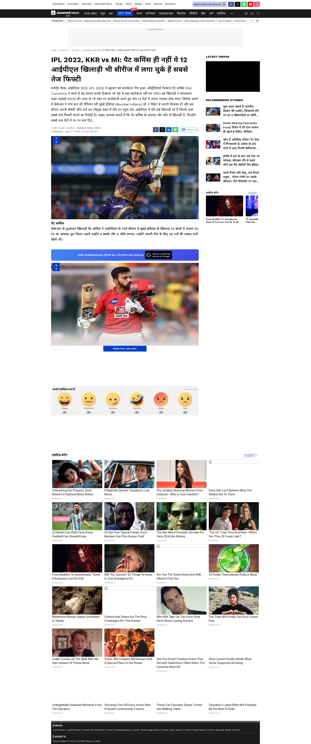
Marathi (158, 4)
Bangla (138, 4)
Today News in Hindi (203, 730)
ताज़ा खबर (90, 13)
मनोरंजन (151, 13)
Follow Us (192, 129)
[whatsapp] (244, 4)
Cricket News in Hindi (88, 741)
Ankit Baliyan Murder (154, 21)
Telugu (119, 4)
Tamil (128, 4)
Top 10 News (224, 21)
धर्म (211, 13)
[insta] (257, 4)
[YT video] (250, 4)
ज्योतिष (221, 13)
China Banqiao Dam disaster (199, 21)
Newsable (73, 4)
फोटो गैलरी (124, 13)
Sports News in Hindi (64, 741)
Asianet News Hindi (88, 127)
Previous (251, 21)
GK (111, 13)
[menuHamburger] (252, 13)
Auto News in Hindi (180, 730)
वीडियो (193, 13)
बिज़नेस (181, 13)
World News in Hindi (102, 730)
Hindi (148, 4)
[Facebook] (231, 4)
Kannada (86, 4)
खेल (203, 13)
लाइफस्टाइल (166, 13)
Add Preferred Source (207, 4)
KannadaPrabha (103, 4)
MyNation (170, 4)
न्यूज (102, 13)
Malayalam (59, 4)
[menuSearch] (258, 13)
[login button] (247, 13)
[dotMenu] (232, 13)
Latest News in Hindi (78, 730)
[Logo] (66, 13)
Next (257, 21)
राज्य (139, 13)
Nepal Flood (74, 21)
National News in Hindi (228, 730)
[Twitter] (237, 4)
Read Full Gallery (125, 348)
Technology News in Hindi (154, 730)
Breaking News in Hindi (127, 730)
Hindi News (59, 730)
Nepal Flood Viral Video (127, 21)
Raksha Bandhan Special (97, 21)
